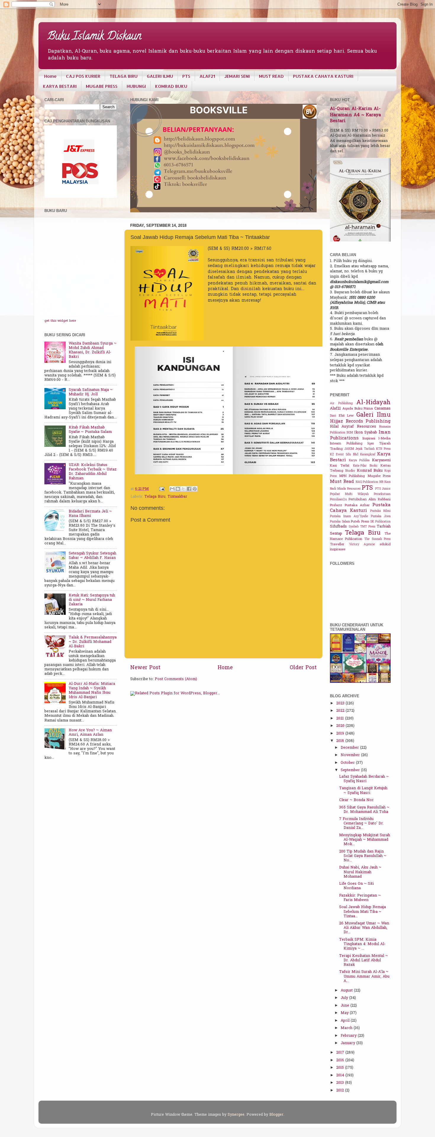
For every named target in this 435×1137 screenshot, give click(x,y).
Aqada (347, 408)
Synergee (236, 1114)
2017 (340, 1052)
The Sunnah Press (377, 539)
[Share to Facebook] (189, 489)
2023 (341, 703)
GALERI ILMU (160, 76)
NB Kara (385, 482)
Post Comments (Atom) (176, 679)
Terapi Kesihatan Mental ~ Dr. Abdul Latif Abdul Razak (363, 960)
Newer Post (145, 668)
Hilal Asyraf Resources (353, 426)
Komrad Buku (370, 470)
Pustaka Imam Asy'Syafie (349, 516)
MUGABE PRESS (101, 86)
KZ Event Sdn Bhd (344, 454)
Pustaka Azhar (357, 505)
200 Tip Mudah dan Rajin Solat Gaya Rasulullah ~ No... (362, 856)
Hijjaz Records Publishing (360, 421)
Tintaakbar (177, 496)
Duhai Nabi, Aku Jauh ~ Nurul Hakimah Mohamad (360, 872)
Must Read (342, 481)
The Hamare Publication (360, 536)
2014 (340, 1075)
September (351, 770)
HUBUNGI (136, 86)
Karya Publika (359, 460)
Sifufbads (338, 526)
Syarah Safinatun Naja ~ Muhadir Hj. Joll (91, 392)
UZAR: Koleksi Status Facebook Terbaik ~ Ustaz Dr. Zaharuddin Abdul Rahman (93, 471)
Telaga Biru (154, 496)
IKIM (350, 433)
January (348, 1043)
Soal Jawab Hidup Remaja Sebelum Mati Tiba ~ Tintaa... (362, 912)
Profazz (336, 505)
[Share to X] (183, 489)
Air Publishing (341, 403)
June (345, 1005)
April (346, 1020)
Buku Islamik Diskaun (94, 37)
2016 (340, 1060)
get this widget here (60, 321)
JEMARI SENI (237, 76)
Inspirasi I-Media (376, 438)
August (347, 990)
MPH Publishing (352, 476)
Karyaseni (381, 460)
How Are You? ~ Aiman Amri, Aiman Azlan (90, 732)
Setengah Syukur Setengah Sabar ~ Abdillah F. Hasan (92, 556)
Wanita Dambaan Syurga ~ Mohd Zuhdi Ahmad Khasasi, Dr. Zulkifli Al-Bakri (93, 350)
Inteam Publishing (346, 443)
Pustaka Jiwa (381, 516)
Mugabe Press (379, 476)
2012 (340, 1090)
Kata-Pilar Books (365, 466)
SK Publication (380, 522)
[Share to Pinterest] (195, 489)
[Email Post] (161, 489)
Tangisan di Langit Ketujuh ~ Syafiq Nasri (363, 790)
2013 (340, 1083)
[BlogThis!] (178, 489)
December (350, 748)
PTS (186, 76)
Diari (333, 416)
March (347, 1028)
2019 (340, 733)
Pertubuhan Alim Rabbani (370, 499)
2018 (340, 741)
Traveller (337, 544)
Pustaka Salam (340, 522)
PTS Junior (383, 489)
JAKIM (349, 449)
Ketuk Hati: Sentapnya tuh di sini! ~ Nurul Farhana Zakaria (92, 600)
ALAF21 (207, 76)
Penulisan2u (338, 499)
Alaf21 (335, 408)
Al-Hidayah (373, 402)
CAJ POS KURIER (83, 76)
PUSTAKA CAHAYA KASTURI (323, 76)
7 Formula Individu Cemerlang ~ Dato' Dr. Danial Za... (361, 823)
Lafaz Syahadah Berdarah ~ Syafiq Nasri (364, 779)
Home (50, 76)
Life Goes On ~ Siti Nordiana (356, 886)
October (348, 763)
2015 (340, 1067)
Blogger (276, 1114)
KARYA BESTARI (60, 86)
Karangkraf (367, 454)
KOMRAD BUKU (171, 86)
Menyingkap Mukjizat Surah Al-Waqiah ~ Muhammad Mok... (364, 840)
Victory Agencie (362, 544)
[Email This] (172, 489)
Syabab (354, 527)
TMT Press (367, 527)
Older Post (303, 668)
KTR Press (383, 449)
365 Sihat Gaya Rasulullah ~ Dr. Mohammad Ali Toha (364, 810)
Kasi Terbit (339, 465)
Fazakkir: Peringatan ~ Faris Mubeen (360, 898)
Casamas (382, 408)
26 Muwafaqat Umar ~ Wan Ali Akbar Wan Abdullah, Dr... (364, 928)
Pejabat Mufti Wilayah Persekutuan (360, 494)
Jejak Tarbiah (365, 449)
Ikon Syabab (365, 432)
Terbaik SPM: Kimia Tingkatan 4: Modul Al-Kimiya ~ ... (362, 944)
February (349, 1036)
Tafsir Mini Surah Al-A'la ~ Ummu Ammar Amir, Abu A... (364, 976)
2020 (341, 726)
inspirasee (337, 549)
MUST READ (271, 76)
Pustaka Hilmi (380, 511)
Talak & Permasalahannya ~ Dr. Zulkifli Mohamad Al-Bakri (93, 642)
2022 (341, 711)
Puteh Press (360, 521)
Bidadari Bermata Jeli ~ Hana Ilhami (90, 514)
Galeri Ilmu (373, 415)
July (345, 998)
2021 (340, 718)
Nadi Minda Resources (345, 489)
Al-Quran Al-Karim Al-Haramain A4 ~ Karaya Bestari (355, 115)
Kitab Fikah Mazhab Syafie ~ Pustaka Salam (90, 430)
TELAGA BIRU (123, 76)
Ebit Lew (346, 415)
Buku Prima (364, 408)
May (345, 1013)
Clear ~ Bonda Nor (356, 800)
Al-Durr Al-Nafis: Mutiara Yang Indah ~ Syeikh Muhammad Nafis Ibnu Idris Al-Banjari (92, 690)
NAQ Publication (367, 482)
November (351, 755)
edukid (385, 544)
